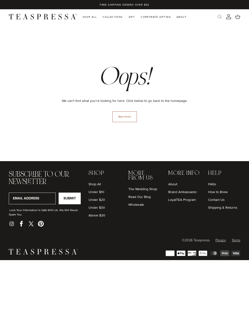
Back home (124, 116)
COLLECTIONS (113, 17)
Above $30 (97, 215)
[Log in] (228, 16)
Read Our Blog (139, 197)
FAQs (212, 184)
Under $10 (96, 192)
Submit (69, 198)
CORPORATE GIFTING (156, 17)
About (172, 184)
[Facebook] (21, 224)
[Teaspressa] (43, 253)
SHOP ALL (90, 17)
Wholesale (136, 205)
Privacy (220, 240)
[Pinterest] (41, 224)
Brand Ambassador (182, 192)
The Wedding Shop (142, 189)
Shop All (95, 184)
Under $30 (97, 208)
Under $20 (97, 200)
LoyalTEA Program (182, 200)
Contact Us (216, 200)
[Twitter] (31, 224)
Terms (236, 240)
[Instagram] (12, 224)
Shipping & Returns (222, 208)
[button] (219, 16)
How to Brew (218, 192)
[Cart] (237, 16)
